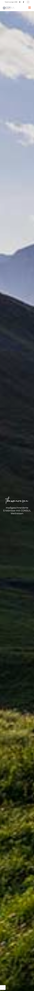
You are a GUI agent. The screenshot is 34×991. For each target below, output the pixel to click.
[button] (28, 2)
